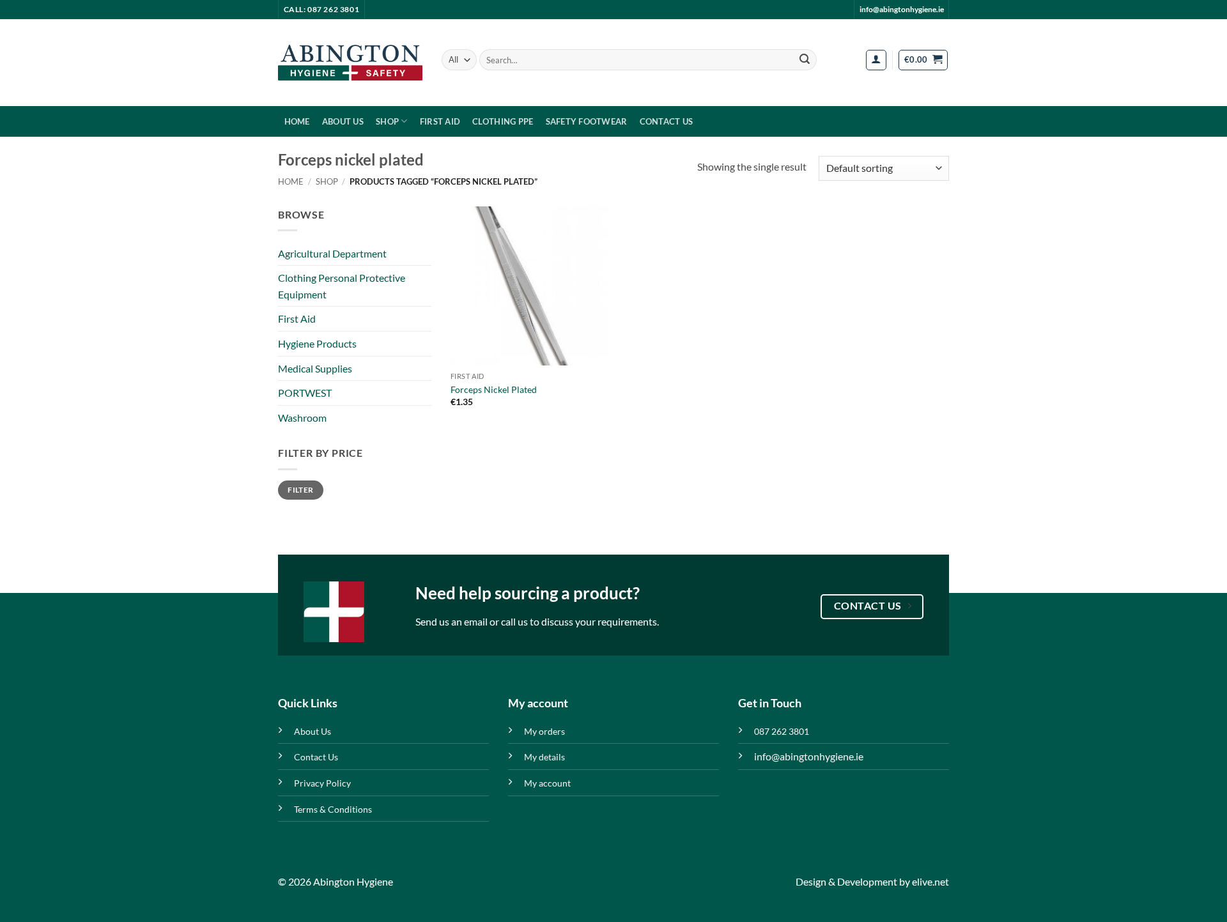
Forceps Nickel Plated (494, 389)
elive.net (930, 881)
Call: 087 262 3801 (322, 9)
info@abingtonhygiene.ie (902, 9)
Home (297, 121)
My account (547, 783)
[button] (876, 60)
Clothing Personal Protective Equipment (341, 286)
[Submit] (804, 60)
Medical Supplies (315, 368)
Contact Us (666, 121)
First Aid (440, 121)
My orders (544, 731)
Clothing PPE (502, 121)
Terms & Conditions (333, 809)
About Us (343, 121)
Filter (300, 490)
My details (544, 756)
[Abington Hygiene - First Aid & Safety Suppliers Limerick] (350, 63)
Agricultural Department (332, 253)
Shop (387, 121)
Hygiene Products (317, 343)
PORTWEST (305, 393)
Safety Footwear (587, 121)
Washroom (302, 417)
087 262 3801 (781, 731)
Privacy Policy (322, 783)
